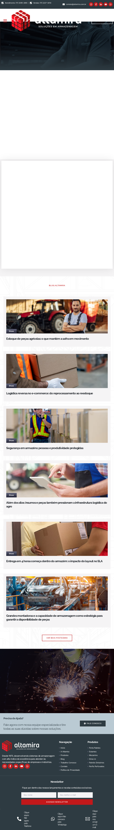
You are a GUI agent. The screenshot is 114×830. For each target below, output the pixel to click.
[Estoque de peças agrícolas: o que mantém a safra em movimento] (57, 316)
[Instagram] (91, 4)
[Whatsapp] (110, 4)
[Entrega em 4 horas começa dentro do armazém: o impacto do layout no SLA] (57, 539)
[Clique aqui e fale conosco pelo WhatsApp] (53, 819)
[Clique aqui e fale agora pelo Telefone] (19, 819)
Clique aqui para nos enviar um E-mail (95, 819)
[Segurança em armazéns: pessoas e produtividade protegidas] (57, 426)
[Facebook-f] (96, 4)
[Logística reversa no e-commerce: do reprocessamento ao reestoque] (57, 371)
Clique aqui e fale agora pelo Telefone (27, 819)
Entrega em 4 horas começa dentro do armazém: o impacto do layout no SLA (54, 561)
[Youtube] (106, 4)
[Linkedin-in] (101, 4)
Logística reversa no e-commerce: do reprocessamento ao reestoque (49, 393)
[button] (5, 21)
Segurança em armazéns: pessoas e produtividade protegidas (44, 448)
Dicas (11, 331)
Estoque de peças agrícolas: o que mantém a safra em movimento (47, 338)
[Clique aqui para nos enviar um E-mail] (88, 819)
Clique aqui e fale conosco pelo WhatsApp (62, 819)
